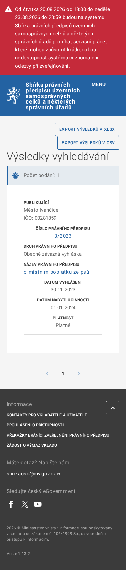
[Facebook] (11, 504)
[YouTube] (38, 504)
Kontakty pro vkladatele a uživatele (47, 415)
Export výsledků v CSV (88, 142)
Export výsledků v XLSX (87, 129)
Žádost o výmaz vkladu (32, 445)
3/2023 (63, 236)
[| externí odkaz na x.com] (25, 504)
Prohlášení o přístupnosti (35, 425)
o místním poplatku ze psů (56, 272)
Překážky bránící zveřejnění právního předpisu (58, 435)
